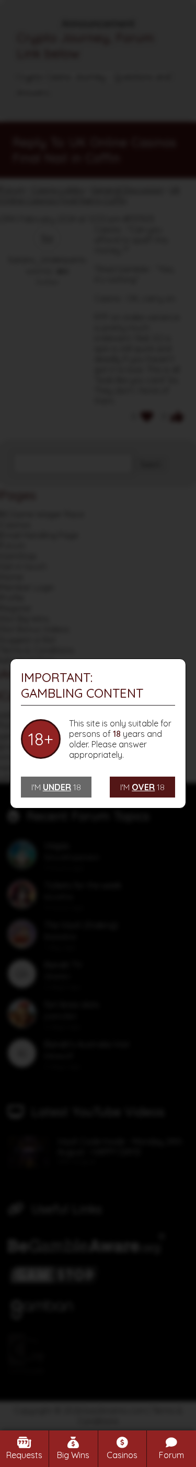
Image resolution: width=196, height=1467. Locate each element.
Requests (24, 1455)
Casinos (122, 1455)
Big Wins (73, 1455)
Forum (171, 1455)
